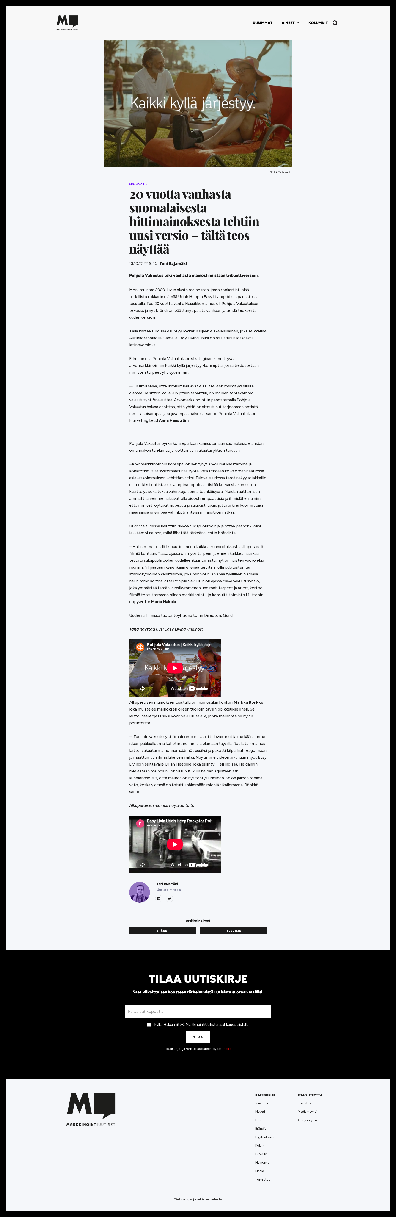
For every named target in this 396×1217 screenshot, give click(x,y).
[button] (290, 23)
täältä (226, 1049)
